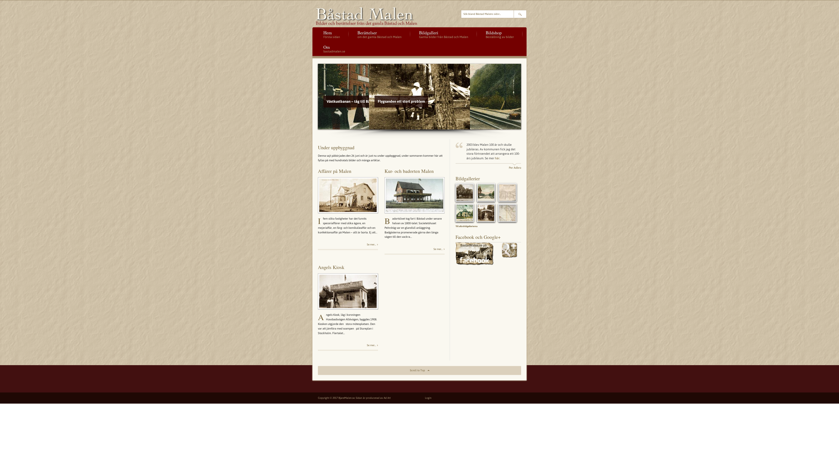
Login (428, 397)
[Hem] (383, 14)
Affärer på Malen (334, 171)
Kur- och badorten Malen (409, 171)
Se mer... (371, 244)
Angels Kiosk (331, 267)
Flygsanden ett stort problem (350, 101)
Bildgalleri (443, 34)
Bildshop (500, 34)
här (497, 158)
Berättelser (379, 34)
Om (334, 48)
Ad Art (387, 397)
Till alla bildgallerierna (466, 226)
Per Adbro (515, 167)
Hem (331, 34)
